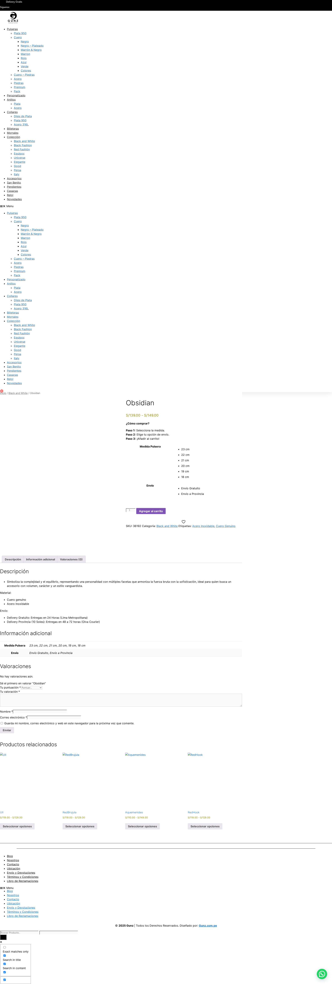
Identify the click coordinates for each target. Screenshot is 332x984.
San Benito (14, 182)
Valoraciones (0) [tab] (71, 559)
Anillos (11, 99)
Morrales (12, 133)
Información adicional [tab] (40, 559)
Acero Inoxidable (203, 526)
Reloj (10, 195)
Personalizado (16, 95)
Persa (17, 170)
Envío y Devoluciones (21, 872)
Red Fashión (22, 149)
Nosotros (13, 860)
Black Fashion (23, 145)
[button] (166, 206)
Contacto (13, 864)
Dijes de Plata (23, 116)
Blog (10, 856)
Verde (24, 66)
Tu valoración (10, 691)
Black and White (24, 141)
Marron (25, 54)
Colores (26, 70)
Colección (13, 137)
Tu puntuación (10, 687)
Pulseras (12, 29)
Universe (19, 157)
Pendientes (14, 186)
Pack (17, 91)
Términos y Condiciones (22, 877)
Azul (23, 62)
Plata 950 (20, 33)
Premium (19, 87)
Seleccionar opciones (17, 826)
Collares (12, 112)
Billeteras (13, 128)
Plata (17, 103)
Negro (25, 41)
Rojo (24, 58)
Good (17, 166)
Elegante (19, 162)
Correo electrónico (13, 717)
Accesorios (14, 178)
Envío (150, 485)
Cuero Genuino (226, 526)
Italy (16, 174)
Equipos (19, 153)
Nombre (6, 711)
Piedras (19, 83)
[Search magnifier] (3, 937)
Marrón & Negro (31, 50)
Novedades (14, 199)
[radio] (211, 449)
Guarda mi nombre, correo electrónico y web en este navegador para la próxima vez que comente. (69, 723)
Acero (18, 79)
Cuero (18, 37)
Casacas (12, 191)
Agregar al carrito (151, 511)
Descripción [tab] (13, 559)
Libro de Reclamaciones (22, 881)
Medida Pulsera (150, 446)
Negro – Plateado (32, 45)
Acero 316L (21, 124)
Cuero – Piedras (24, 74)
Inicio (3, 393)
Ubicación (13, 868)
